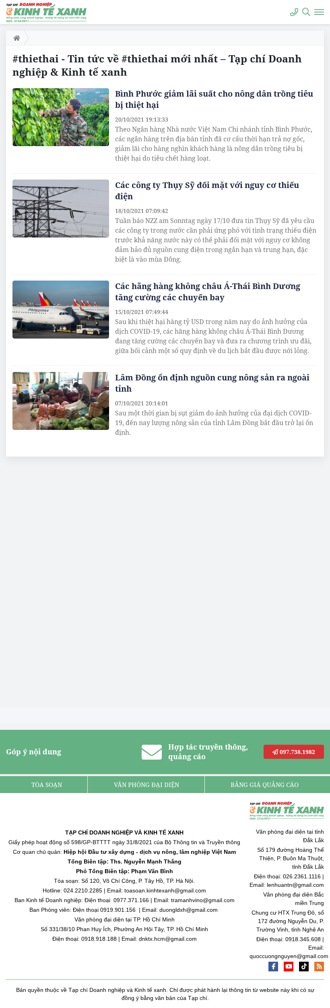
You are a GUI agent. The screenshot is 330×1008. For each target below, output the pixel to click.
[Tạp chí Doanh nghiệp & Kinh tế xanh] (46, 12)
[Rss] (319, 966)
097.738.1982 (296, 752)
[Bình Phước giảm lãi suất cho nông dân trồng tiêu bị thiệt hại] (60, 117)
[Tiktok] (304, 966)
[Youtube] (288, 966)
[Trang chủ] (15, 38)
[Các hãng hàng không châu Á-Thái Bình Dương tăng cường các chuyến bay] (60, 310)
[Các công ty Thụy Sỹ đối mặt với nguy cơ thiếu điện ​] (60, 209)
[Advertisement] (66, 584)
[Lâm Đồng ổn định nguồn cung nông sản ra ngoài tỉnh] (60, 401)
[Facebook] (273, 966)
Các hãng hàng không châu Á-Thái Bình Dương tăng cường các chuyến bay (207, 292)
